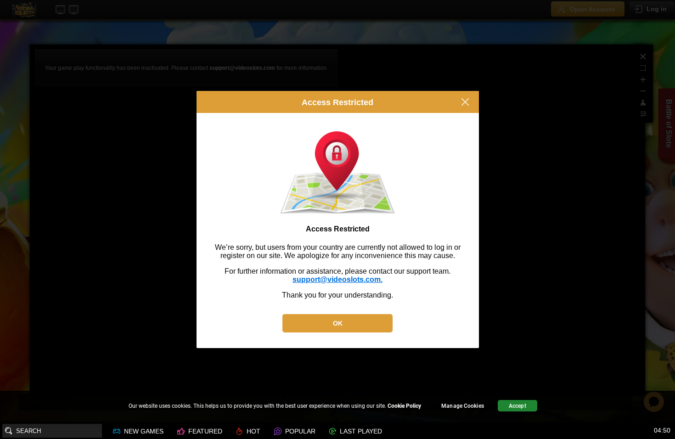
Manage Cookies (462, 406)
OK (338, 323)
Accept (517, 406)
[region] (337, 407)
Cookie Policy (404, 406)
